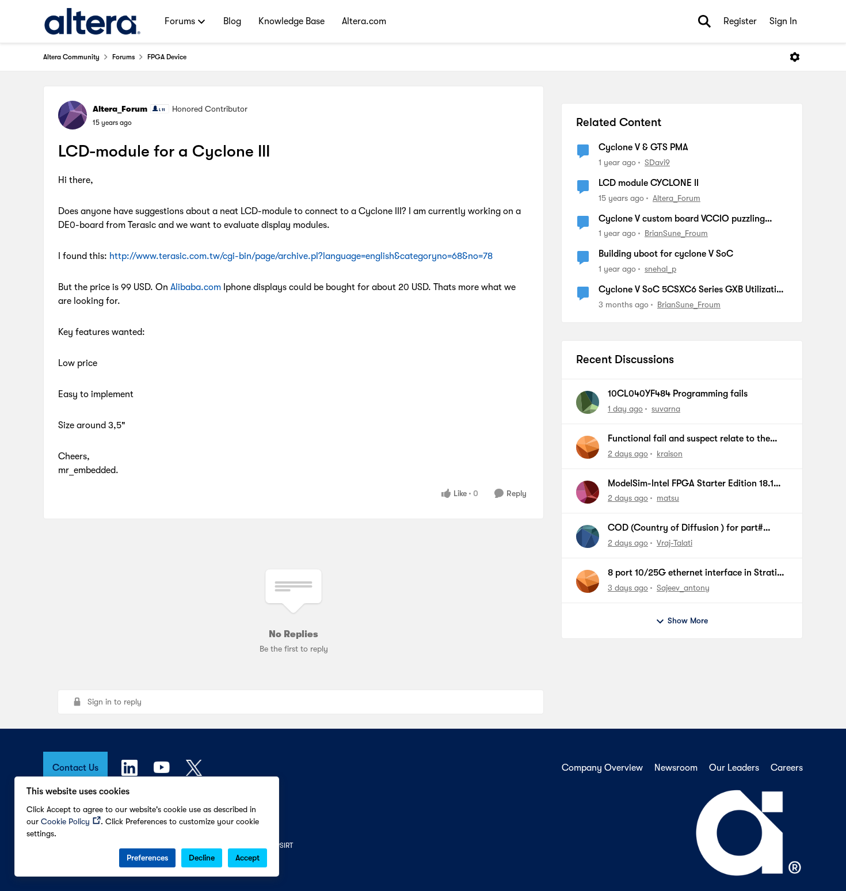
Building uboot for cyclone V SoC (666, 254)
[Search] (704, 21)
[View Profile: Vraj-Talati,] (587, 536)
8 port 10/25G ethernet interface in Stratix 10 (695, 573)
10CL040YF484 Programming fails (678, 394)
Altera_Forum (120, 108)
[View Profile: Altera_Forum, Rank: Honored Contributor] (72, 115)
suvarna (665, 408)
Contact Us (75, 768)
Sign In (783, 21)
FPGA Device (166, 57)
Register (740, 21)
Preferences (147, 857)
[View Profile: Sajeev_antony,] (587, 581)
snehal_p (660, 268)
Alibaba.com (195, 287)
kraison (670, 453)
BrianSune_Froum (676, 233)
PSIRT (284, 846)
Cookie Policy (65, 821)
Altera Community (71, 57)
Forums (123, 57)
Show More (688, 620)
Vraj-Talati (674, 542)
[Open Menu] (795, 57)
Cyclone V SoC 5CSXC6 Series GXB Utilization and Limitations (693, 290)
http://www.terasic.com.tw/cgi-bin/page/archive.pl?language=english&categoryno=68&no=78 (301, 256)
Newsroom (676, 768)
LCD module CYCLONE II (649, 183)
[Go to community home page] (92, 21)
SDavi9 (657, 162)
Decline (202, 857)
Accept (247, 857)
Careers (787, 768)
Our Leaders (734, 768)
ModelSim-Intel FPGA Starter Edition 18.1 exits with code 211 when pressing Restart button (692, 484)
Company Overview (602, 768)
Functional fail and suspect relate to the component (689, 439)
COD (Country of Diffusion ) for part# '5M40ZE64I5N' (685, 528)
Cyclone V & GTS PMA (643, 147)
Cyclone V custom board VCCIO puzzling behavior (682, 219)
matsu (668, 497)
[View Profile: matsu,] (587, 492)
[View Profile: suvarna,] (587, 402)
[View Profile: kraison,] (587, 447)
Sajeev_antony (683, 587)
